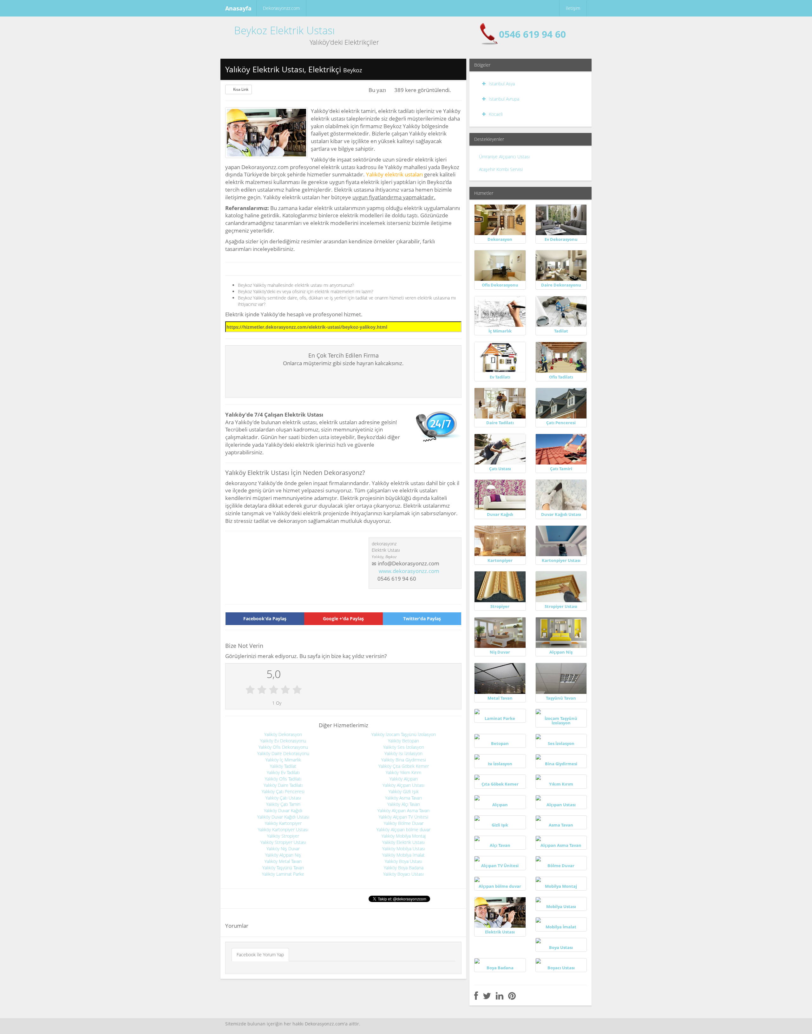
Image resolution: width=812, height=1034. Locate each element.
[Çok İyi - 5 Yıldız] (297, 690)
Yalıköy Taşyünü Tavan (283, 868)
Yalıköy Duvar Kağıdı (283, 810)
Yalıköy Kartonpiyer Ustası (283, 830)
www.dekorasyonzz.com (409, 571)
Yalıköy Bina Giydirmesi (403, 760)
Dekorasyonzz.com (281, 8)
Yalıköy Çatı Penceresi (283, 791)
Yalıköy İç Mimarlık (283, 760)
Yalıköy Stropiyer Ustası (283, 842)
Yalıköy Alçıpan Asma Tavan (403, 810)
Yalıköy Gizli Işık (404, 791)
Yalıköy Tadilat (283, 766)
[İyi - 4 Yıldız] (285, 690)
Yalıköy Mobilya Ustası (403, 849)
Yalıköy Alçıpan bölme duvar (403, 830)
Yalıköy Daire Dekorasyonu (283, 753)
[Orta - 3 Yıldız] (273, 690)
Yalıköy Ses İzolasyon (403, 747)
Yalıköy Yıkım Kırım (403, 772)
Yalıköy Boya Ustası (403, 861)
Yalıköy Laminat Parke (283, 874)
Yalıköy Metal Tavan (283, 861)
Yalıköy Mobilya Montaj (404, 836)
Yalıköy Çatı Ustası (283, 798)
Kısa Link (240, 89)
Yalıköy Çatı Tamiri (283, 804)
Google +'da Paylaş (343, 619)
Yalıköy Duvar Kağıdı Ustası (283, 817)
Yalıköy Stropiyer (283, 836)
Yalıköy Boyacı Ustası (403, 874)
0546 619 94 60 (532, 34)
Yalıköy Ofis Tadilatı (283, 779)
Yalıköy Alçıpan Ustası (403, 785)
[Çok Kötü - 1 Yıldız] (250, 690)
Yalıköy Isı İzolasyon (403, 753)
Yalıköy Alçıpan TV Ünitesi (403, 817)
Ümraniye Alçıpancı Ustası (504, 157)
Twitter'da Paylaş (422, 619)
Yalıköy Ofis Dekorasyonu (283, 747)
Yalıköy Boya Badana (403, 868)
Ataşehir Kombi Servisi (501, 169)
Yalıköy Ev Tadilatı (283, 772)
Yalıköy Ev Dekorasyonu (283, 741)
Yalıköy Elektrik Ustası (403, 842)
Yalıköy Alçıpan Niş (283, 855)
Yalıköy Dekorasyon (283, 734)
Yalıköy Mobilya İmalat (403, 855)
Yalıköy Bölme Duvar (403, 823)
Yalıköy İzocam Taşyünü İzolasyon (403, 734)
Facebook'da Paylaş (264, 619)
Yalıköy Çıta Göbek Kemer (403, 766)
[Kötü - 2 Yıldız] (262, 690)
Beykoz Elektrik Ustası (284, 30)
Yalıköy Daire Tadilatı (283, 785)
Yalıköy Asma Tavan (403, 798)
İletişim (573, 8)
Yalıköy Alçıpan (404, 779)
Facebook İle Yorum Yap (260, 955)
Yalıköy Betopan (403, 741)
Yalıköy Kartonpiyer (283, 823)
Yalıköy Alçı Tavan (403, 804)
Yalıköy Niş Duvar (283, 849)
